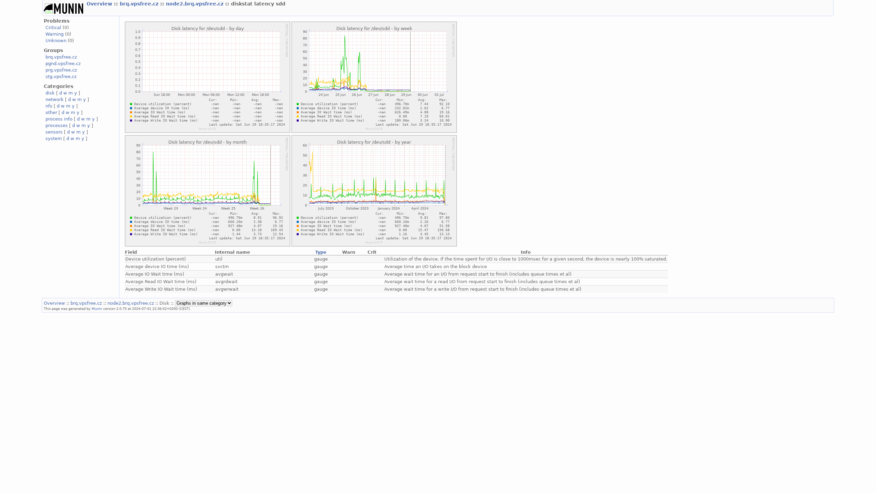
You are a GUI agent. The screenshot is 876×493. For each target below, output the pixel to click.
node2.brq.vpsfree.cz (195, 4)
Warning (55, 34)
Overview (100, 4)
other (51, 112)
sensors (54, 132)
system (54, 138)
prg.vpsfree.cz (61, 70)
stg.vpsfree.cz (61, 76)
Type (320, 252)
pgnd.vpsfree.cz (63, 63)
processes (57, 125)
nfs (49, 106)
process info (59, 119)
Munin (97, 308)
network (55, 99)
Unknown (56, 40)
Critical (53, 27)
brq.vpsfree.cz (140, 4)
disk (50, 93)
